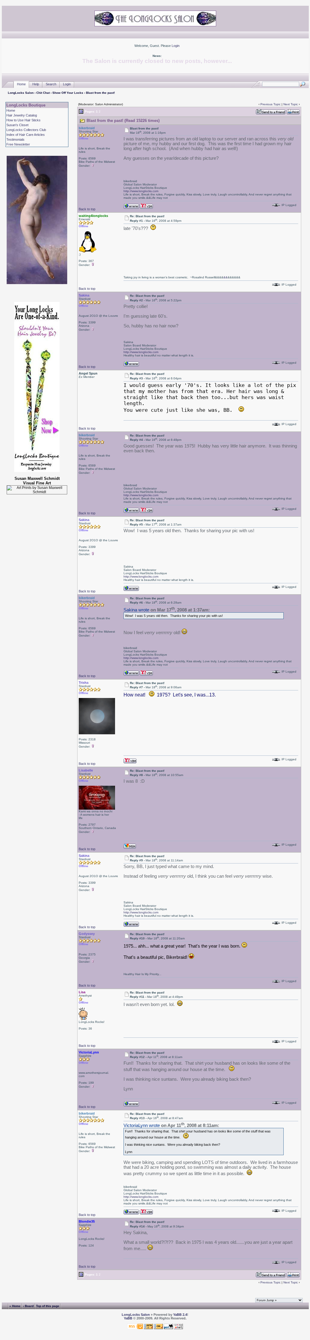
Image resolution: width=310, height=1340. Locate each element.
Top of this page (47, 1305)
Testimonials (15, 139)
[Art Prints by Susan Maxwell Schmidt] (37, 489)
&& (225, 277)
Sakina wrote (136, 610)
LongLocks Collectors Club (26, 130)
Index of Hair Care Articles (25, 134)
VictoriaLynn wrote (142, 1125)
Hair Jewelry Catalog (21, 115)
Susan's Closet (17, 125)
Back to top (87, 209)
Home (21, 84)
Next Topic (290, 104)
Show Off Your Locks (67, 92)
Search (51, 84)
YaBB (128, 1318)
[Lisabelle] (130, 846)
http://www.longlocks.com (141, 191)
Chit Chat (43, 92)
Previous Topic (270, 104)
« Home (15, 1305)
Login (176, 46)
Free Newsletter (18, 144)
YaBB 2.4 (180, 1314)
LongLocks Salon (21, 92)
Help (35, 84)
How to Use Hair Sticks (23, 120)
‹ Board (28, 1305)
